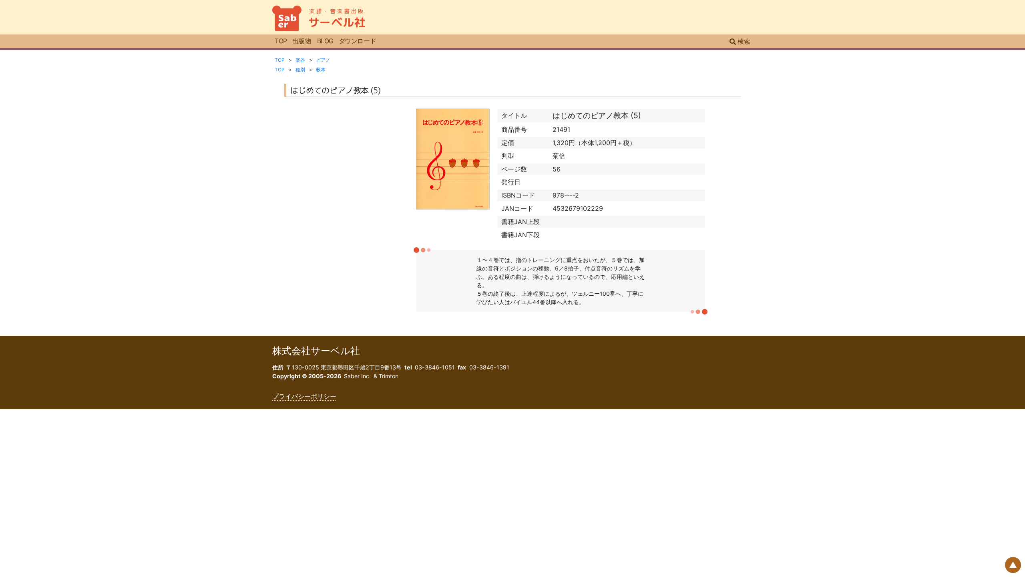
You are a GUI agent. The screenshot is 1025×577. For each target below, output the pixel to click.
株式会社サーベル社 (316, 351)
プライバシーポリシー (304, 396)
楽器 (300, 60)
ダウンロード (357, 41)
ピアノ (323, 60)
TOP (281, 41)
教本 (321, 70)
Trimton (388, 376)
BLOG (325, 41)
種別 (300, 70)
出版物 (301, 41)
